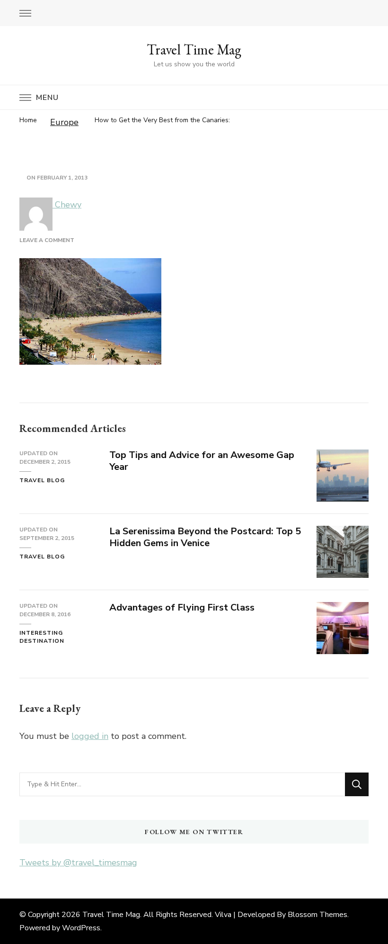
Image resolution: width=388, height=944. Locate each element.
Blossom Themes (317, 914)
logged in (89, 736)
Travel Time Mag (194, 49)
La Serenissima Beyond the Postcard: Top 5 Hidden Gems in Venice (205, 537)
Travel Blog (42, 480)
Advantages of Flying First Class (182, 607)
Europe (64, 122)
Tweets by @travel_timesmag (78, 862)
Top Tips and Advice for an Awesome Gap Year (201, 461)
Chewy (67, 204)
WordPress (81, 928)
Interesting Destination (41, 637)
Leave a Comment (46, 240)
